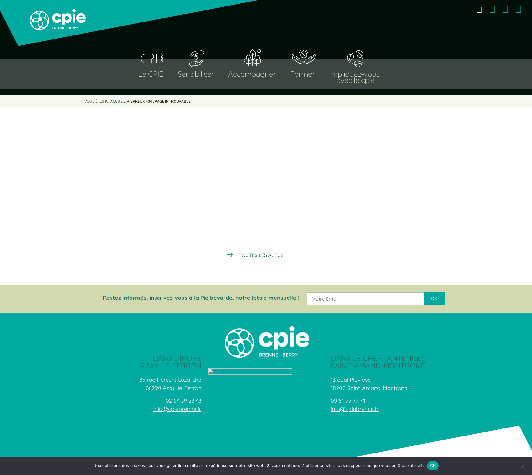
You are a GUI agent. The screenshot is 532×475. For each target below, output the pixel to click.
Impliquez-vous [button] (354, 74)
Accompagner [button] (252, 74)
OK (433, 465)
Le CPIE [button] (150, 74)
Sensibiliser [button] (196, 74)
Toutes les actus (261, 255)
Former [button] (302, 74)
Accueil (118, 101)
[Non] (522, 465)
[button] (479, 9)
